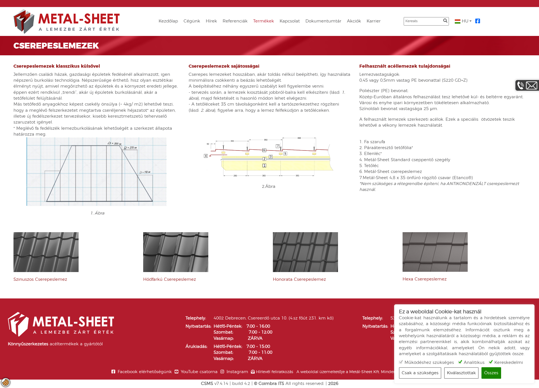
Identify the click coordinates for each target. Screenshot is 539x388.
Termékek (263, 21)
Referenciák (235, 21)
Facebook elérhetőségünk (145, 372)
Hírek (211, 21)
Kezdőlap (168, 21)
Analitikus (474, 362)
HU (464, 21)
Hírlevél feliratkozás (274, 372)
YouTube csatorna (199, 372)
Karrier (374, 21)
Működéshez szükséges (429, 362)
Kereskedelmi (508, 362)
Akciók (354, 21)
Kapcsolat (290, 21)
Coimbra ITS (271, 384)
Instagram (237, 372)
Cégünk (192, 21)
